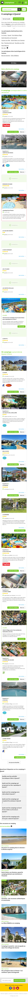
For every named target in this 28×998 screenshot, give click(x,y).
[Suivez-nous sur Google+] (14, 988)
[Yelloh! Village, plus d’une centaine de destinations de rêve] (14, 618)
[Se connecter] (23, 3)
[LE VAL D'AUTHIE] (14, 540)
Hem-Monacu (5, 45)
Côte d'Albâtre (15, 55)
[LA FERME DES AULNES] (14, 649)
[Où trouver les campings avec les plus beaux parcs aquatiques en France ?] (14, 305)
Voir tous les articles (5, 826)
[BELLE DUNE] (14, 442)
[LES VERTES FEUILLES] (14, 282)
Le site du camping (13, 132)
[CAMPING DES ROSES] (14, 142)
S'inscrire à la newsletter (19, 980)
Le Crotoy (4, 35)
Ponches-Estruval (9, 43)
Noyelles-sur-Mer (19, 43)
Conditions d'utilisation (13, 993)
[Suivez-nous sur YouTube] (17, 988)
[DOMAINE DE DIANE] (14, 178)
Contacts (25, 993)
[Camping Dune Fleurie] (14, 201)
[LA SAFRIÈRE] (14, 505)
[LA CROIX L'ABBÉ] (14, 581)
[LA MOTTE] (14, 333)
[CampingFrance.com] (14, 2)
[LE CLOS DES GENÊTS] (14, 225)
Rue (2, 43)
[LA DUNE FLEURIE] (14, 102)
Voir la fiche (21, 129)
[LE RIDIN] (14, 363)
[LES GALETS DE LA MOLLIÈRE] (14, 402)
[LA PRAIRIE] (14, 474)
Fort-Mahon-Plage (17, 35)
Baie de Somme (5, 55)
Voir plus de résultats (14, 762)
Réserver (22, 132)
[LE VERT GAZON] (14, 729)
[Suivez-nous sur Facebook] (10, 988)
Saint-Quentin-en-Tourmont (9, 38)
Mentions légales (4, 993)
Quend (9, 35)
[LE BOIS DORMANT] (14, 244)
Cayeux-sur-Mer (5, 40)
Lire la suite (21, 326)
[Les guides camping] (20, 2)
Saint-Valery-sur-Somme (18, 40)
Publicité (21, 993)
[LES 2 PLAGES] (14, 263)
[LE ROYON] (14, 689)
